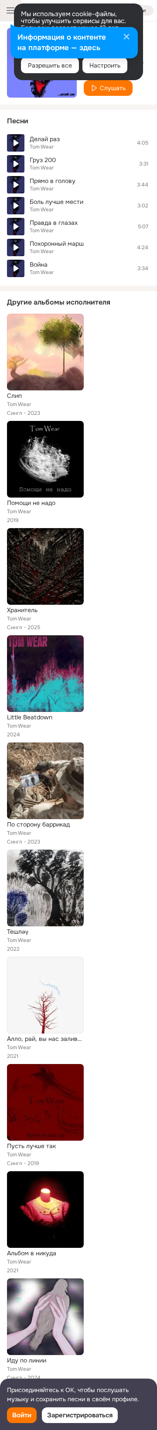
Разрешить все (50, 65)
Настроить (104, 65)
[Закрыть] (126, 37)
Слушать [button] (113, 88)
